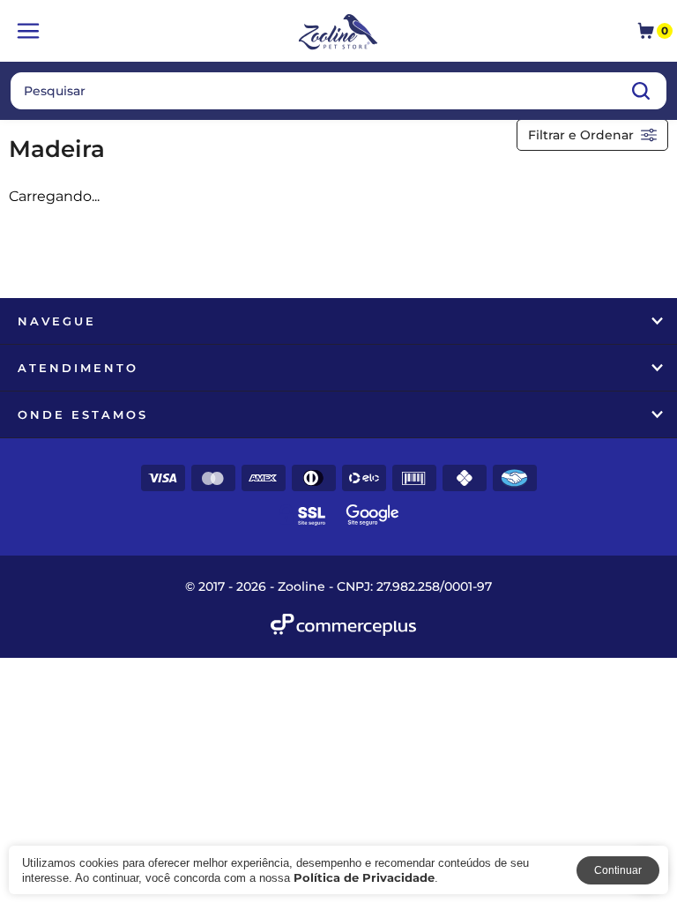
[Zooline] (339, 33)
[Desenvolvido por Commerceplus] (343, 625)
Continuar (618, 870)
